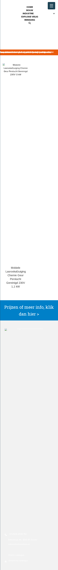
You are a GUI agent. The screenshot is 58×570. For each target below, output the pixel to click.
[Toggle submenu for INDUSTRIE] (54, 13)
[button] (30, 23)
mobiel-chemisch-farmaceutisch (19, 52)
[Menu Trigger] (51, 5)
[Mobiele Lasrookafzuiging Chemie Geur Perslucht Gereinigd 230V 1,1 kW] (15, 164)
